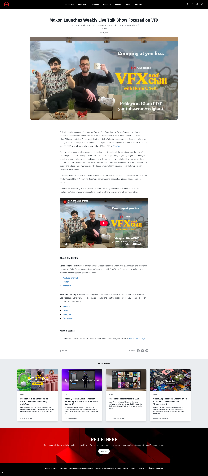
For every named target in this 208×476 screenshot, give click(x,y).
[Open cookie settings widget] (3, 472)
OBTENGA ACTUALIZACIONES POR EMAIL (108, 468)
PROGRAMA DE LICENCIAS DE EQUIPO (81, 468)
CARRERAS (63, 468)
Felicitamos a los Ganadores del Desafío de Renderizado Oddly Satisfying (34, 401)
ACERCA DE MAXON (51, 468)
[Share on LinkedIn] (146, 350)
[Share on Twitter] (142, 350)
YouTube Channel (70, 278)
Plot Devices (68, 318)
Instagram (67, 286)
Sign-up (104, 451)
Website (66, 306)
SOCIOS (133, 468)
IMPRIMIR (141, 468)
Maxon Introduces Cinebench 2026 (124, 398)
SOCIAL (125, 468)
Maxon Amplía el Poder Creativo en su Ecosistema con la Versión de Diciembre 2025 (170, 401)
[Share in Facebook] (138, 350)
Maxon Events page (136, 338)
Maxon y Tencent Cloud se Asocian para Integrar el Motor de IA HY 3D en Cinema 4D (81, 401)
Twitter (66, 282)
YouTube (117, 146)
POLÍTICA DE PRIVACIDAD (155, 468)
